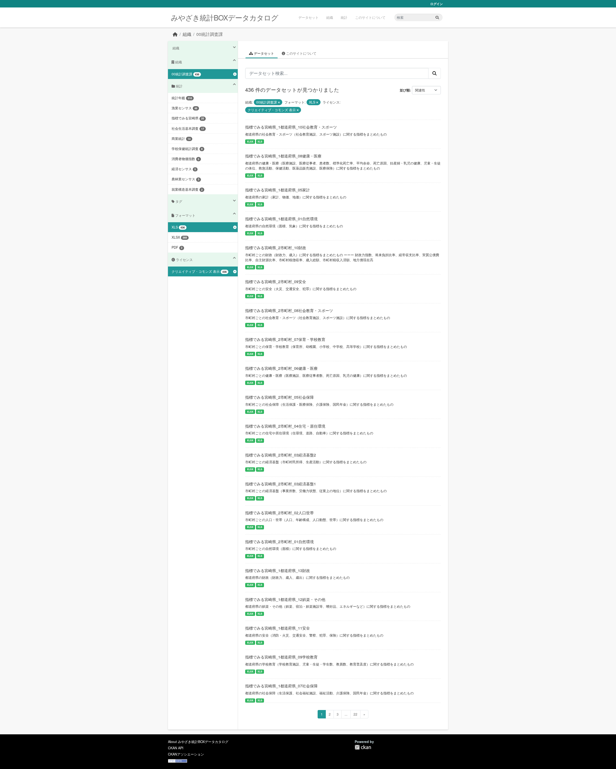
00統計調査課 (209, 34)
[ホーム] (175, 34)
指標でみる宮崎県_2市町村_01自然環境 (279, 541)
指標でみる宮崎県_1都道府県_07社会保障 (281, 686)
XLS (259, 141)
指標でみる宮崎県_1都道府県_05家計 (277, 190)
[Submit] (437, 17)
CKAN (363, 747)
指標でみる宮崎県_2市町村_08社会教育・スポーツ (289, 310)
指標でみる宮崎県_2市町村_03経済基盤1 (280, 484)
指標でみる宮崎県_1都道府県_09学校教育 (281, 657)
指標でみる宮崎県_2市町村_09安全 (275, 281)
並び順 (405, 90)
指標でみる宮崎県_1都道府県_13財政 (277, 570)
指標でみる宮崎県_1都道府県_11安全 (277, 628)
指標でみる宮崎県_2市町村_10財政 (275, 247)
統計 (344, 17)
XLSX (250, 141)
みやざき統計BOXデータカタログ (224, 17)
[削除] (279, 102)
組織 (329, 17)
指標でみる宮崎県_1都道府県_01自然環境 (281, 219)
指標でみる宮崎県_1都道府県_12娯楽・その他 (285, 599)
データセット (308, 17)
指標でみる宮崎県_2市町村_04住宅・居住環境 (285, 426)
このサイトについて (370, 17)
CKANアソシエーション (186, 754)
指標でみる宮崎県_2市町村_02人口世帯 (279, 512)
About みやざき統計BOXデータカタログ (198, 741)
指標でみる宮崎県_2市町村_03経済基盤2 (280, 455)
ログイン (436, 3)
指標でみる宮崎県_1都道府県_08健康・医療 (283, 156)
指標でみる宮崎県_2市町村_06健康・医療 (281, 368)
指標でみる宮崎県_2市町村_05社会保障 (279, 397)
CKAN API (175, 747)
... (346, 714)
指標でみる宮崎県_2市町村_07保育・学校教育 (285, 339)
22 (355, 714)
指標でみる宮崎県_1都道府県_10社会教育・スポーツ (291, 127)
